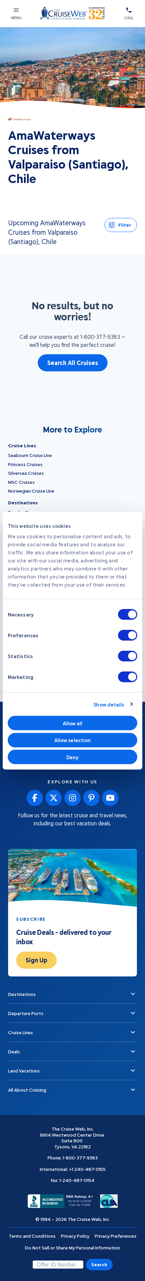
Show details (108, 704)
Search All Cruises (72, 362)
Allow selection (72, 740)
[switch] (127, 635)
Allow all (73, 723)
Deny (72, 757)
